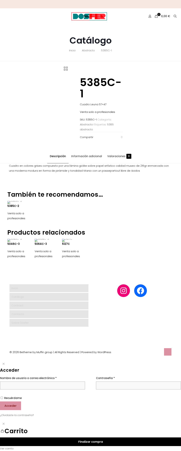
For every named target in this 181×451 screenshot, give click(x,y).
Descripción (58, 156)
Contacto (17, 314)
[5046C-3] (19, 240)
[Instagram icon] (172, 4)
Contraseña (105, 378)
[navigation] (90, 435)
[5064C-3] (46, 240)
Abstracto (88, 50)
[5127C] (73, 240)
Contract (17, 305)
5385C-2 (13, 206)
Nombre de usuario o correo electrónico (28, 378)
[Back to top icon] (167, 352)
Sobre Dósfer (20, 323)
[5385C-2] (19, 202)
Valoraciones (118, 156)
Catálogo (17, 297)
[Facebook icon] (177, 4)
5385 (110, 124)
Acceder (10, 406)
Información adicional (86, 156)
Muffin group (44, 352)
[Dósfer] (89, 16)
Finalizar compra (90, 442)
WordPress (104, 352)
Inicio (72, 50)
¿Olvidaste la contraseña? (17, 415)
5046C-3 (13, 244)
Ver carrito (7, 448)
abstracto (86, 129)
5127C (66, 244)
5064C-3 (41, 244)
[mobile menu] (3, 16)
